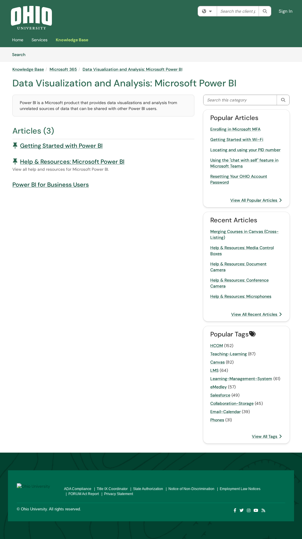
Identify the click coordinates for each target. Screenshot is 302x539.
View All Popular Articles (254, 200)
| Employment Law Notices (237, 489)
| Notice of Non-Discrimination (189, 489)
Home (17, 39)
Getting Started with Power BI (61, 145)
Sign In (286, 11)
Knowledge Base (72, 39)
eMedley (218, 387)
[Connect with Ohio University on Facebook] (235, 510)
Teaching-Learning (228, 353)
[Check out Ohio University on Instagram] (249, 510)
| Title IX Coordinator (110, 489)
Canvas (217, 362)
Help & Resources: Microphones (240, 296)
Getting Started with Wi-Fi (236, 139)
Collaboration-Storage (232, 403)
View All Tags (265, 436)
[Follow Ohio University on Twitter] (242, 510)
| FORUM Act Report (81, 494)
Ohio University (34, 509)
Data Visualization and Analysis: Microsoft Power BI (132, 69)
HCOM (216, 345)
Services (39, 39)
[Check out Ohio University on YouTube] (256, 510)
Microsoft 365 (63, 69)
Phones (217, 420)
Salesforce (220, 395)
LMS (214, 370)
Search (20, 54)
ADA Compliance (77, 489)
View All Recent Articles (254, 314)
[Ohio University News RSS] (263, 510)
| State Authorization (146, 489)
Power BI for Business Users (50, 184)
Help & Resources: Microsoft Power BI (72, 161)
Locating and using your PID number (245, 149)
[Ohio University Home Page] (36, 485)
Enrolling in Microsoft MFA (235, 129)
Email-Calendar (225, 411)
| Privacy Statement (116, 494)
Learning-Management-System (241, 378)
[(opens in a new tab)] (31, 17)
